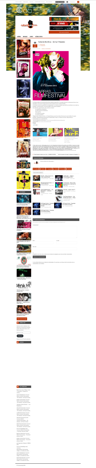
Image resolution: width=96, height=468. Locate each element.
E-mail (57, 240)
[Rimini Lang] (23, 168)
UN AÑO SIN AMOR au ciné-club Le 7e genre (23, 242)
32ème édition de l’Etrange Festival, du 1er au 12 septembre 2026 (23, 204)
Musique (25, 36)
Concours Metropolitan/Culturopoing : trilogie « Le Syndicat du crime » (23, 449)
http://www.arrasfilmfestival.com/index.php (56, 120)
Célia (18, 404)
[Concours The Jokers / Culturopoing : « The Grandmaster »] (64, 28)
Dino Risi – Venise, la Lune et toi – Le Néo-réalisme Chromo (47, 176)
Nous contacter (49, 1)
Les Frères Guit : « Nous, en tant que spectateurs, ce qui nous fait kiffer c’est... (69, 184)
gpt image (19, 443)
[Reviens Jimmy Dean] (23, 77)
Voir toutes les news (21, 318)
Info (67, 2)
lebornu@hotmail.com (52, 150)
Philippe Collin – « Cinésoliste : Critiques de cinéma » (24, 391)
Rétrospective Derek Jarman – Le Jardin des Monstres (47, 183)
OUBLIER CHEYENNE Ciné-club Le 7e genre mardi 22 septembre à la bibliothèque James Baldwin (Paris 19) (24, 217)
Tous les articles (18, 1)
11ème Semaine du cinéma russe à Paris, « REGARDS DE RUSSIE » (45, 154)
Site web (34, 246)
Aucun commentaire (36, 48)
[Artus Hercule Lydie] (23, 157)
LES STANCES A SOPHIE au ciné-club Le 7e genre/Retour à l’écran (24, 254)
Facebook (36, 168)
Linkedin (56, 168)
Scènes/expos (38, 36)
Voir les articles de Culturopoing (47, 161)
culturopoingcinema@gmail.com (70, 150)
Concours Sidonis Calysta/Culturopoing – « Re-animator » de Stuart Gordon (23, 396)
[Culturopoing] (29, 30)
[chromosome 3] (23, 117)
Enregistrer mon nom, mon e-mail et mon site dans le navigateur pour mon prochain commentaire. (52, 254)
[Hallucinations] (23, 97)
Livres (31, 36)
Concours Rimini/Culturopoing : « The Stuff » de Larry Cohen (24, 435)
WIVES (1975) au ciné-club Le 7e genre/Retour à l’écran (23, 315)
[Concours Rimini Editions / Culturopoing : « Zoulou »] (64, 19)
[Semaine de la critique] (48, 9)
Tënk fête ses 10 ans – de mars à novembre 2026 (23, 290)
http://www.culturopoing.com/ (45, 121)
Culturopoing (42, 44)
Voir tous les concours (64, 32)
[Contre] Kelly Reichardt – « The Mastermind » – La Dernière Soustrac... (47, 191)
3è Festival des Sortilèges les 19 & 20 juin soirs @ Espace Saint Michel (24, 266)
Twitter (43, 168)
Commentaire (36, 224)
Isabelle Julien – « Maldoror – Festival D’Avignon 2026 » (68, 176)
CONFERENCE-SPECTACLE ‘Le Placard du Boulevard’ (23, 229)
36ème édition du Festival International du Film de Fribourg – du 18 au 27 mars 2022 (71, 138)
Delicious (69, 168)
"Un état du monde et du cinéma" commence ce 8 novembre (68, 154)
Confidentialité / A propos (40, 1)
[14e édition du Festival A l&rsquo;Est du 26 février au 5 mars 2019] (40, 132)
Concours (31, 1)
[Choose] (23, 57)
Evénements (43, 45)
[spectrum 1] (23, 188)
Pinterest (63, 168)
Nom (34, 240)
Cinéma (19, 36)
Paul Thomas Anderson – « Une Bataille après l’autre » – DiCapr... (69, 197)
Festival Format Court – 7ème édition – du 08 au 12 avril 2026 (24, 278)
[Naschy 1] (23, 137)
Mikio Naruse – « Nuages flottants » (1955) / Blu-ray (23, 302)
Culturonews (25, 1)
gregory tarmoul (20, 399)
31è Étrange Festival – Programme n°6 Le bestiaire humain (47, 210)
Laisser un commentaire (46, 48)
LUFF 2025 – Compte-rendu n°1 (69, 189)
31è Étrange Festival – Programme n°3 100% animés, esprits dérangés (47, 204)
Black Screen (19, 389)
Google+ (50, 168)
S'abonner (20, 335)
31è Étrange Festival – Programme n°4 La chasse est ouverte (68, 204)
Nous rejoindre (60, 1)
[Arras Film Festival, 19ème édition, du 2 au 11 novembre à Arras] (56, 132)
